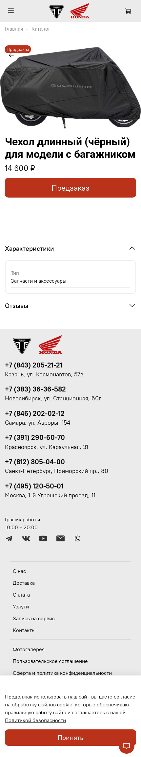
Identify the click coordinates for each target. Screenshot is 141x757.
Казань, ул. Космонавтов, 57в (44, 374)
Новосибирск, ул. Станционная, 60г (53, 398)
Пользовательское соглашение (50, 661)
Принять (70, 737)
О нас (19, 571)
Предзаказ (70, 188)
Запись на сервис (34, 618)
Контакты (24, 630)
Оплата (21, 594)
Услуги (21, 606)
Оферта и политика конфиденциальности (62, 673)
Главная (14, 28)
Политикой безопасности (35, 720)
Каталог (40, 28)
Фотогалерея (29, 649)
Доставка (24, 583)
